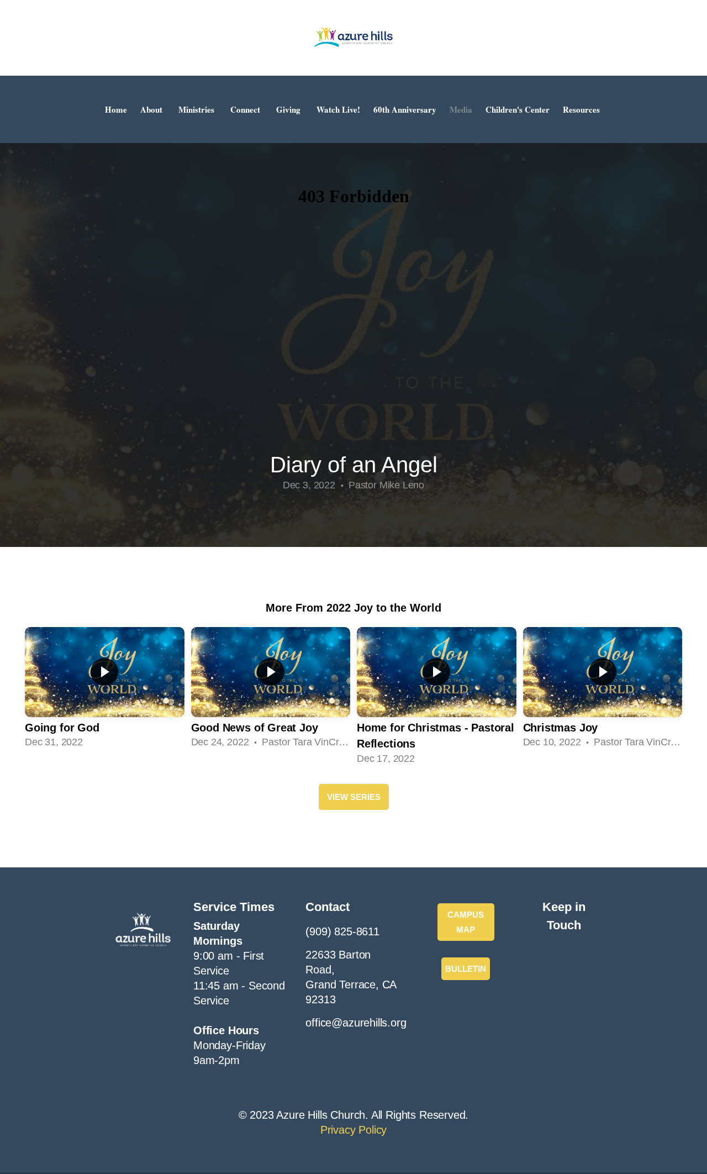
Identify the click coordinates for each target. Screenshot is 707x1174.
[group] (104, 689)
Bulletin (465, 968)
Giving (289, 109)
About (152, 109)
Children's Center (518, 109)
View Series (354, 797)
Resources (583, 109)
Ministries (197, 109)
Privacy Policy (353, 1130)
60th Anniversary (404, 109)
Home (116, 109)
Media (461, 109)
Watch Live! (338, 109)
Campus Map (465, 922)
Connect (246, 109)
